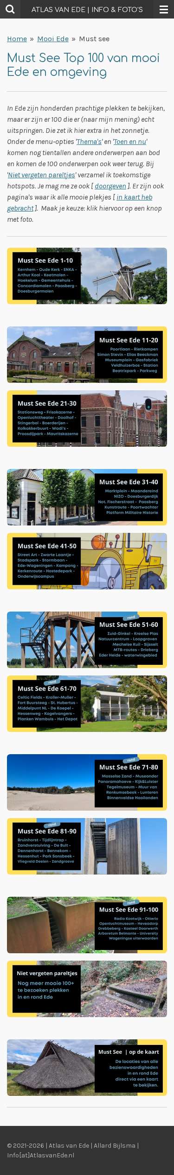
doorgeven (110, 185)
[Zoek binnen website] (10, 9)
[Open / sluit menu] (164, 9)
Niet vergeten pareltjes (41, 174)
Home (17, 38)
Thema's (89, 141)
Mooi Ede (53, 38)
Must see (94, 38)
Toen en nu (130, 141)
